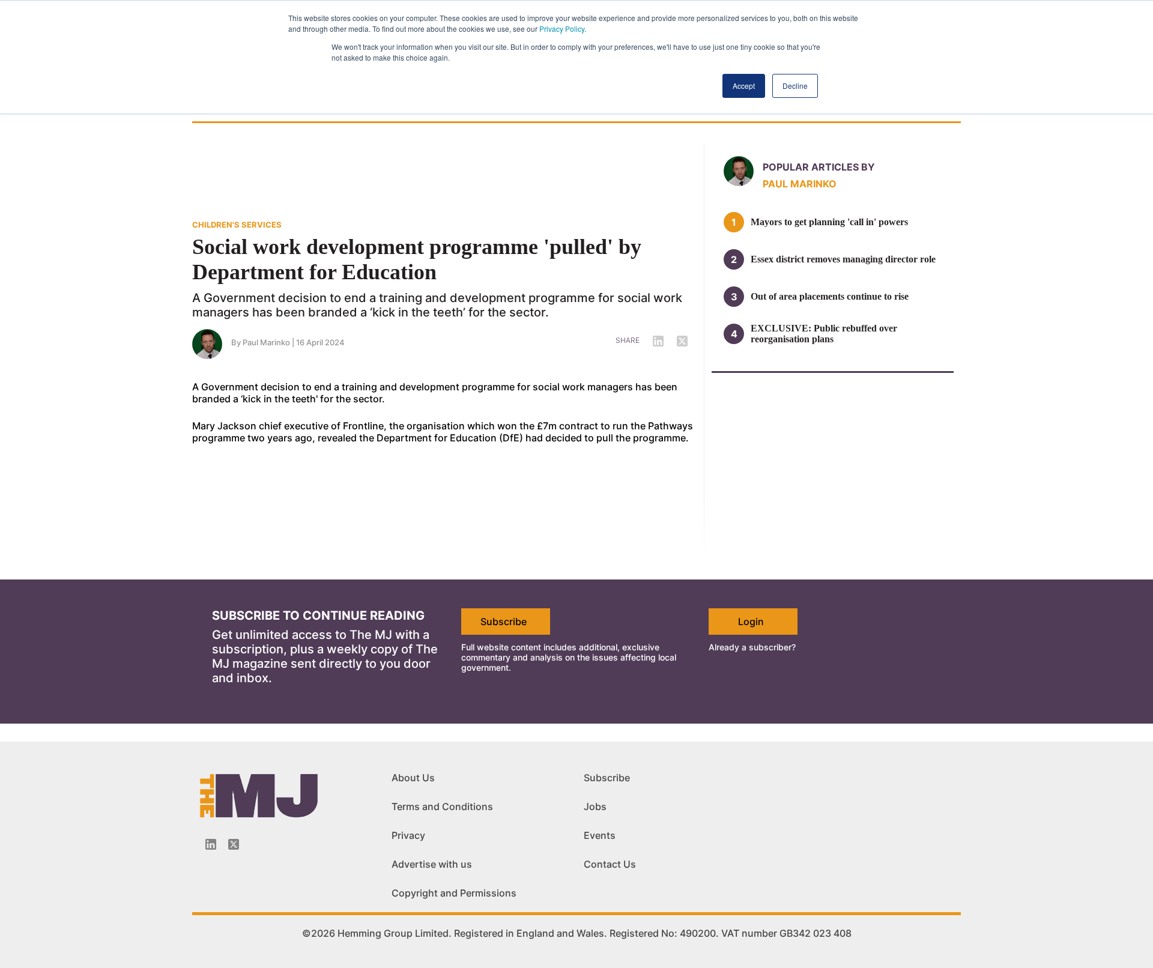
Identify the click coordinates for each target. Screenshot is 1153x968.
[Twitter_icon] (233, 844)
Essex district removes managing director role (843, 259)
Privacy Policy (561, 28)
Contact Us (610, 864)
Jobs (595, 806)
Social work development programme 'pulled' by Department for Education (416, 259)
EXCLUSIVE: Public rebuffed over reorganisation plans (824, 333)
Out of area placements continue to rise (830, 296)
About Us (413, 778)
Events (600, 835)
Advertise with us (432, 864)
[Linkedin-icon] (210, 844)
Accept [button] (744, 85)
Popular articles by (819, 167)
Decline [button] (795, 85)
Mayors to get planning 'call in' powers (829, 222)
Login (751, 622)
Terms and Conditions (442, 806)
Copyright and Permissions (454, 893)
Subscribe (503, 622)
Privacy (408, 835)
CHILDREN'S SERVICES (237, 224)
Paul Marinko (266, 342)
